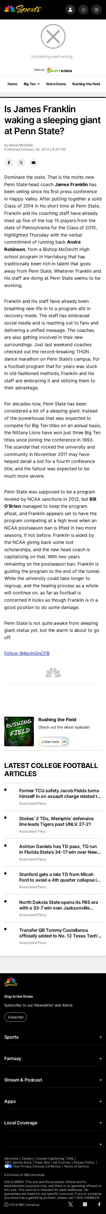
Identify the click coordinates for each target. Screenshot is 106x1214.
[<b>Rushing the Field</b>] (19, 731)
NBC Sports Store (18, 1162)
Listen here (50, 742)
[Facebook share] (8, 162)
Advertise (11, 1158)
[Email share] (33, 162)
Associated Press (32, 803)
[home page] (22, 10)
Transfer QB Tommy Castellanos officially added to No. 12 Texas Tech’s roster (59, 933)
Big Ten (30, 84)
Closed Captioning (50, 1158)
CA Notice (53, 1166)
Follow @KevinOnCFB (26, 653)
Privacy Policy (83, 1162)
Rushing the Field (86, 84)
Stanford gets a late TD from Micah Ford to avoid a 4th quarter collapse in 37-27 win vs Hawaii (59, 877)
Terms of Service (76, 1166)
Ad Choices (61, 1162)
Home (12, 84)
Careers (27, 1158)
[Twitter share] (21, 162)
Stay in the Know (18, 996)
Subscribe (15, 1017)
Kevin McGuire (21, 145)
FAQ (70, 1158)
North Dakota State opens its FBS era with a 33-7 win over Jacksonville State (58, 905)
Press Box (42, 1162)
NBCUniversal (34, 1175)
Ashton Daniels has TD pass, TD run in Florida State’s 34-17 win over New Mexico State (58, 849)
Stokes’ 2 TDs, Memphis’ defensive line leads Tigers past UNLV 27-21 (56, 821)
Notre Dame (56, 84)
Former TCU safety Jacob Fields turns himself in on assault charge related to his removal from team (59, 793)
